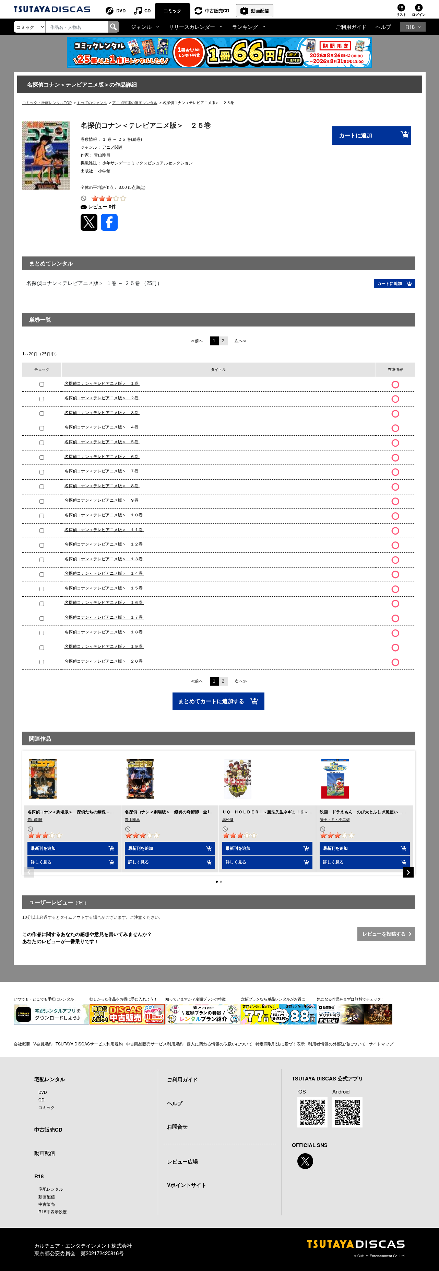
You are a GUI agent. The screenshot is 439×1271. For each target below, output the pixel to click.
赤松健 (228, 819)
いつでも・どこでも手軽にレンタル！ (46, 998)
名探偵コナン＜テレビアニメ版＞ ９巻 (102, 500)
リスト (401, 14)
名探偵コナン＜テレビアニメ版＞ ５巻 (102, 441)
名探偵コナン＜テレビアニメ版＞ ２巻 (102, 398)
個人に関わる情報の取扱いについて (219, 1043)
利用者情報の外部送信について (337, 1043)
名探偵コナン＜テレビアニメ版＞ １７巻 (104, 617)
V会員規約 (42, 1043)
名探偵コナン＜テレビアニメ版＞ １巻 (102, 383)
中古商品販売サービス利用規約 (154, 1043)
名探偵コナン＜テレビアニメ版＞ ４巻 (102, 427)
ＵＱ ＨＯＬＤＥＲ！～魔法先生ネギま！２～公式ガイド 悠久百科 (285, 812)
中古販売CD (217, 10)
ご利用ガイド (351, 26)
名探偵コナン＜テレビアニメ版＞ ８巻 (102, 485)
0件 (112, 206)
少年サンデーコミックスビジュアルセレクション (147, 163)
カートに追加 (355, 135)
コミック (172, 10)
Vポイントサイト (186, 1185)
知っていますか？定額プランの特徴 (195, 998)
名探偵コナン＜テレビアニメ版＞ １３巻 (104, 559)
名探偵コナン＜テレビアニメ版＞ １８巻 (104, 632)
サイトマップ (381, 1043)
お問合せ (177, 1126)
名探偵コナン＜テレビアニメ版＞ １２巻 (104, 544)
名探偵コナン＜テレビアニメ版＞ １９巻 (104, 646)
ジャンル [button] (141, 26)
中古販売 (46, 1204)
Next (408, 872)
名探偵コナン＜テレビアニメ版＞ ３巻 (102, 412)
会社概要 (22, 1043)
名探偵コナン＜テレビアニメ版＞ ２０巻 (104, 661)
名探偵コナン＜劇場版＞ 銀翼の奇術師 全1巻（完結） (177, 812)
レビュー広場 (182, 1161)
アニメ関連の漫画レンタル (134, 103)
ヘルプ (383, 26)
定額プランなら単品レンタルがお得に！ (275, 998)
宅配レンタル (50, 1189)
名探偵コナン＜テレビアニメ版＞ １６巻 (104, 602)
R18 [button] (410, 26)
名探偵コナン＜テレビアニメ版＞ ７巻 (102, 471)
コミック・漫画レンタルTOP (47, 103)
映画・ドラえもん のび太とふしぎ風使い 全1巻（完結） (374, 812)
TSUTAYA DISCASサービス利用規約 (89, 1043)
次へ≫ (241, 341)
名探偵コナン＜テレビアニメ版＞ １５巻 (104, 588)
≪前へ (197, 341)
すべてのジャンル (92, 103)
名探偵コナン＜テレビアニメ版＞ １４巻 (104, 573)
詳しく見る (41, 862)
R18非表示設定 (52, 1211)
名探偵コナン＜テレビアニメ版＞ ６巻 (102, 456)
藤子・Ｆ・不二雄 (335, 819)
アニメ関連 (112, 147)
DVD (121, 10)
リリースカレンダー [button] (192, 26)
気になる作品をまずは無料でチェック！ (351, 998)
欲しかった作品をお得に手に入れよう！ (123, 998)
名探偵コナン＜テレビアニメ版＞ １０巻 (104, 515)
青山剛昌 (102, 155)
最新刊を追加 (43, 848)
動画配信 (260, 10)
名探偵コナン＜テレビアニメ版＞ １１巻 (104, 529)
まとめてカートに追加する (212, 701)
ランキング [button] (245, 26)
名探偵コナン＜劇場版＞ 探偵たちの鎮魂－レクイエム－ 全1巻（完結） (96, 812)
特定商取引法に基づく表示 (280, 1043)
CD (147, 10)
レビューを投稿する (385, 934)
